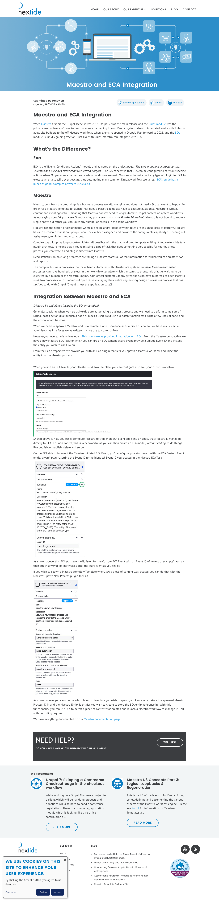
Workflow (177, 102)
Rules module (157, 124)
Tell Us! (170, 742)
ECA (177, 132)
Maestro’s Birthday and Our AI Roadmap (116, 862)
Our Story (111, 9)
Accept (57, 892)
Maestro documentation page (102, 719)
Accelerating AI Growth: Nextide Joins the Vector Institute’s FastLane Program (121, 877)
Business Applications (133, 102)
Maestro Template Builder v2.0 (111, 884)
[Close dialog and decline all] (65, 859)
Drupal (158, 102)
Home (95, 9)
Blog (174, 9)
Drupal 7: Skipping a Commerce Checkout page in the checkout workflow (75, 784)
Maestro (46, 124)
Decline (43, 892)
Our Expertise (133, 9)
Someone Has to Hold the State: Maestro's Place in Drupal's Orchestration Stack (122, 856)
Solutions (158, 9)
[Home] (38, 8)
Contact (189, 9)
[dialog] (35, 877)
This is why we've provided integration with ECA (112, 336)
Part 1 (135, 808)
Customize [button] (10, 892)
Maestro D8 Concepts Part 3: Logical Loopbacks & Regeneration (153, 784)
